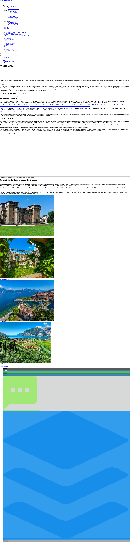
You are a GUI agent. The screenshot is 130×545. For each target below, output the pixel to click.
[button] (5, 368)
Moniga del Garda (4, 366)
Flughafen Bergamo (12, 12)
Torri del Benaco (3, 321)
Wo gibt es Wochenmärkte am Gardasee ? (14, 34)
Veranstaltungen (8, 38)
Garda (45, 124)
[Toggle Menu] (0, 55)
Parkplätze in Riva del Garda (14, 26)
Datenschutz (23, 543)
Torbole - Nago (3, 363)
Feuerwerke (7, 37)
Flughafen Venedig (12, 16)
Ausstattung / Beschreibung (8, 61)
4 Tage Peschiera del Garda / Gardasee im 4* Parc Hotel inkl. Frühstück (76, 104)
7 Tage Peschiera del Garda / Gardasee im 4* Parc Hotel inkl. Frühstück (43, 106)
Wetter (6, 45)
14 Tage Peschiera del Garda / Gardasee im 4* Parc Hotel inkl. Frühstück (74, 106)
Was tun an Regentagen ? (10, 33)
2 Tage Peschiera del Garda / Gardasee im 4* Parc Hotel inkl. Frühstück (15, 104)
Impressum (28, 543)
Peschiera (123, 81)
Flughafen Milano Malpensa (14, 15)
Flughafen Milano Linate (13, 13)
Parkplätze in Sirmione (13, 23)
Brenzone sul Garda (4, 279)
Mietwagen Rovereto (12, 18)
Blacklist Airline (13, 543)
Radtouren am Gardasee (10, 51)
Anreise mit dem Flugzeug (13, 9)
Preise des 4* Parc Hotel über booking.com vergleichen (12, 111)
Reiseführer (5, 29)
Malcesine (47, 187)
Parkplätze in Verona (12, 22)
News (6, 40)
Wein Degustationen (9, 49)
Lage (4, 62)
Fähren (6, 27)
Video (4, 60)
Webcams (5, 42)
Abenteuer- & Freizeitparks (11, 50)
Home (4, 2)
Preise (4, 58)
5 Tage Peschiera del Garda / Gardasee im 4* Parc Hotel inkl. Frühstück (107, 104)
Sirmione (105, 182)
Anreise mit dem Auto (13, 7)
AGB (18, 543)
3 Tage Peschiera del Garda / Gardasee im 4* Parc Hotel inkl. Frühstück (46, 104)
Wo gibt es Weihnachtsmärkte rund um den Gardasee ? (17, 35)
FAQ (4, 46)
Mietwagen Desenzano (13, 17)
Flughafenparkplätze (4, 543)
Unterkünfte (5, 4)
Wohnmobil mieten (9, 20)
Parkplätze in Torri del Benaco (14, 24)
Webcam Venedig (9, 44)
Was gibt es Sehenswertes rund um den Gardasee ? (16, 32)
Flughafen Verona (12, 11)
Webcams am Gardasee (10, 43)
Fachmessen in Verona (10, 39)
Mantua (1, 237)
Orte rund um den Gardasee (11, 31)
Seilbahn (7, 28)
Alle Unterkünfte (6, 57)
